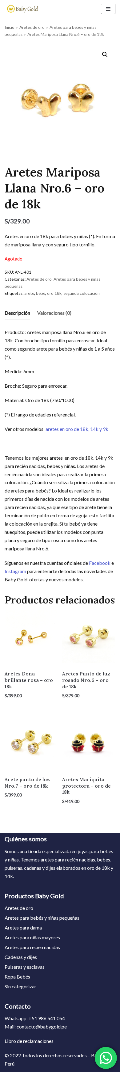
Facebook (99, 563)
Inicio (9, 27)
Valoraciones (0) (54, 313)
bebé (40, 293)
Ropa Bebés (17, 976)
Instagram (15, 571)
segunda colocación (81, 293)
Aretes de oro (32, 27)
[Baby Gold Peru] (23, 8)
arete (29, 293)
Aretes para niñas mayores (32, 937)
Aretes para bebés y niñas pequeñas (42, 918)
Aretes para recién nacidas (32, 947)
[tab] (17, 313)
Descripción (17, 313)
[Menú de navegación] (108, 9)
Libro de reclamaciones (29, 1041)
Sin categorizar (20, 986)
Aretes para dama (23, 927)
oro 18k (54, 293)
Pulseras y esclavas (25, 967)
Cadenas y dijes (21, 957)
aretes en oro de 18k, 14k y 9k (77, 429)
